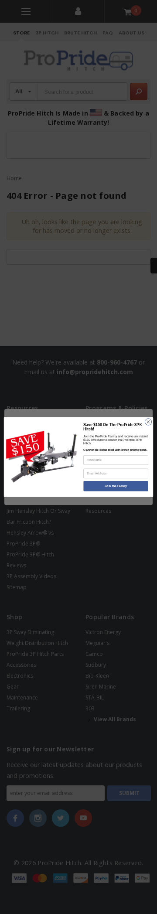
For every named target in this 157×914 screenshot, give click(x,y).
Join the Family (115, 486)
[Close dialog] (148, 422)
